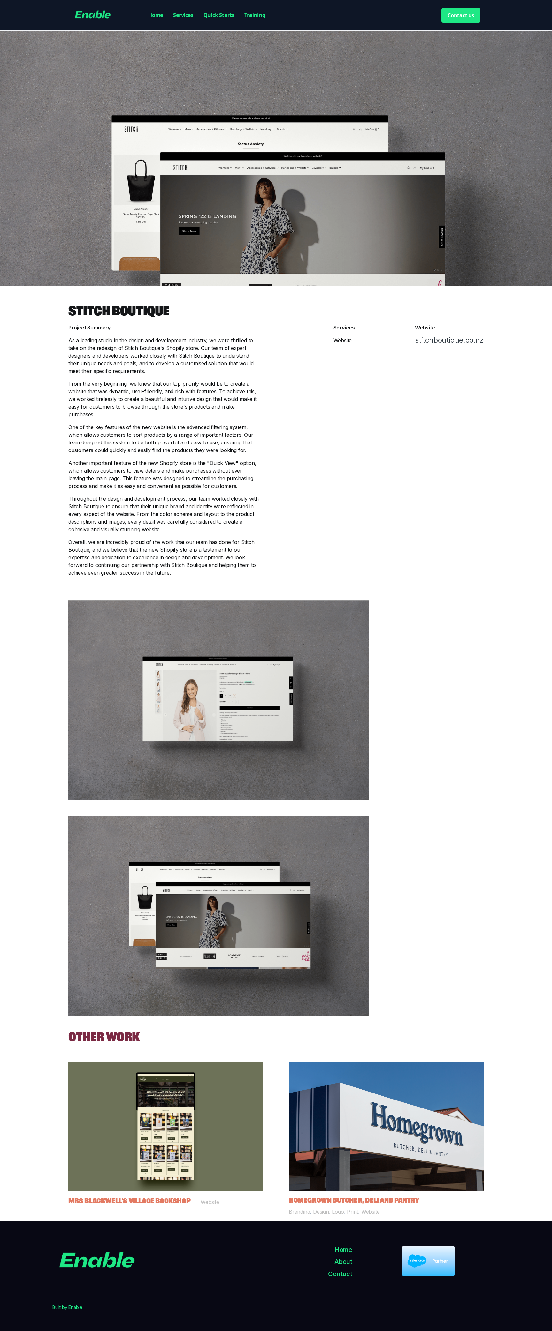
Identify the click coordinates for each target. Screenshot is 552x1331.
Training (254, 15)
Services (183, 15)
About (343, 1261)
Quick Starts (218, 15)
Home (155, 15)
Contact (340, 1273)
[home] (103, 15)
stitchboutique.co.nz (449, 340)
